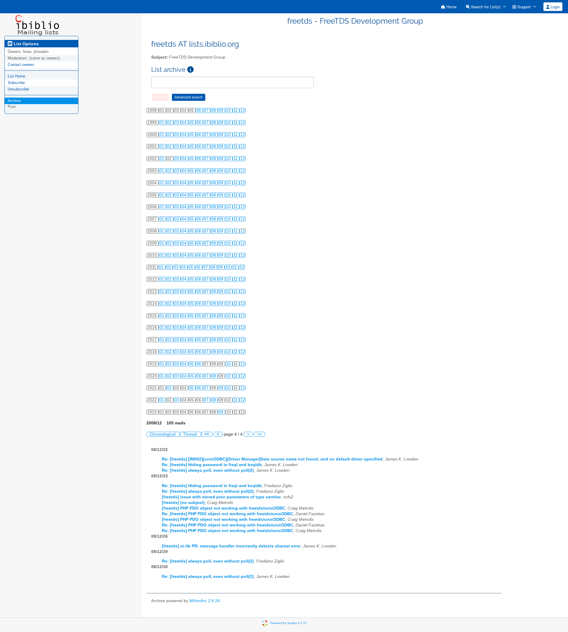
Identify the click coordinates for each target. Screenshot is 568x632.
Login (554, 6)
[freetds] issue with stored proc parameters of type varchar (221, 497)
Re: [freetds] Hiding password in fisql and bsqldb (212, 465)
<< (206, 434)
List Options (25, 43)
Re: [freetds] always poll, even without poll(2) (208, 470)
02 (170, 122)
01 (162, 122)
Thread (190, 434)
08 (214, 110)
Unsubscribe (18, 89)
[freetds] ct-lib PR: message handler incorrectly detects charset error (231, 546)
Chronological (163, 434)
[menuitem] (448, 6)
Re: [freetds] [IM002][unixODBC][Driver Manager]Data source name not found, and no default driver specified (272, 459)
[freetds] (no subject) (183, 502)
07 (207, 110)
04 (185, 122)
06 (199, 110)
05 (192, 122)
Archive (14, 100)
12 (242, 110)
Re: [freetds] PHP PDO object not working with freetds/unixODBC (227, 514)
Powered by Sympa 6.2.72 (288, 623)
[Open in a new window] (190, 69)
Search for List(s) (485, 6)
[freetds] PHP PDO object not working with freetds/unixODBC (223, 508)
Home (450, 6)
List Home (16, 76)
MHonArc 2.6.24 (204, 601)
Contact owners (21, 64)
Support (523, 6)
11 (236, 110)
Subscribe (16, 82)
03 (177, 122)
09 (222, 110)
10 (229, 110)
